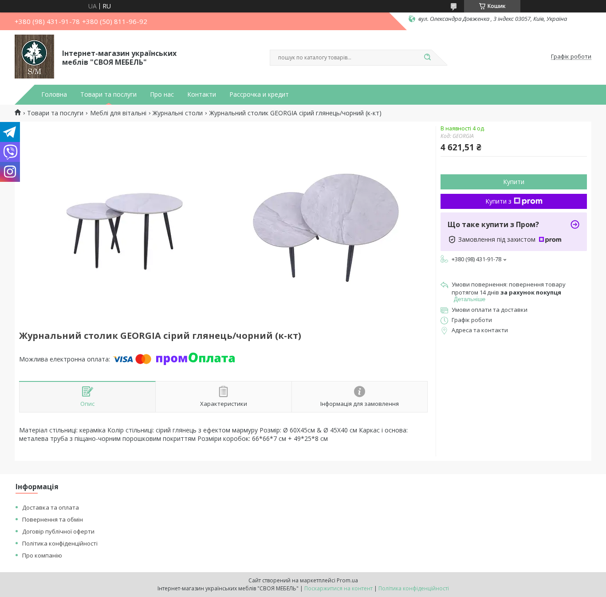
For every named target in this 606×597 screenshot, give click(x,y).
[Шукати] (427, 58)
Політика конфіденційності (60, 543)
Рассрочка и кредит (259, 94)
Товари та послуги (108, 94)
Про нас (162, 94)
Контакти (201, 94)
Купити (513, 181)
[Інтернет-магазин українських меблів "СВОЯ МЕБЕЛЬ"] (34, 57)
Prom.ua (347, 580)
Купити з (498, 201)
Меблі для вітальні (118, 113)
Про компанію (42, 555)
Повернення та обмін (52, 519)
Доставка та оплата (50, 507)
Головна (54, 94)
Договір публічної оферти (58, 531)
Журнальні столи (178, 113)
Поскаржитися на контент (338, 588)
